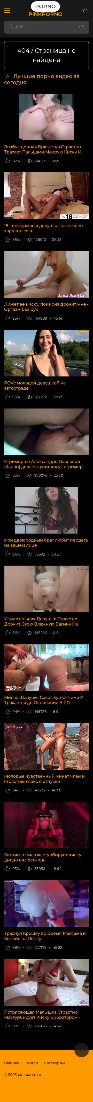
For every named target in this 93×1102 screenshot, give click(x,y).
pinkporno (45, 10)
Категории (54, 1063)
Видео (32, 1063)
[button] (7, 10)
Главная (11, 1063)
